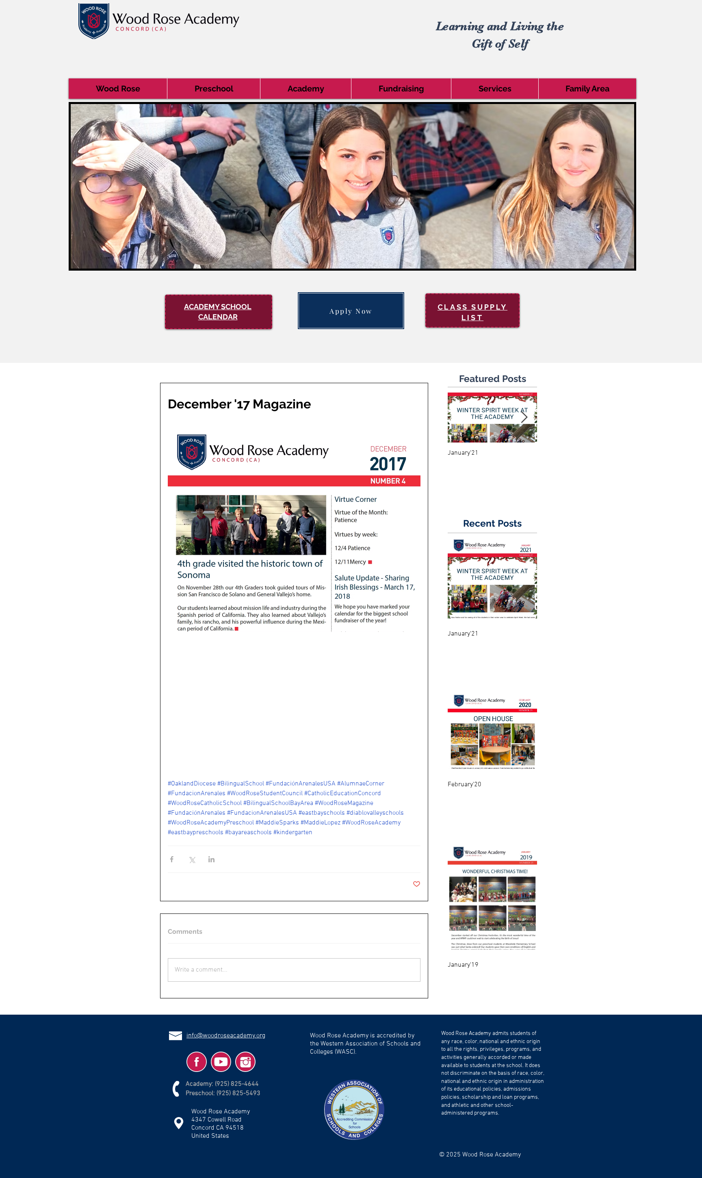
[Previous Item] (460, 417)
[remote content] (294, 698)
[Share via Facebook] (172, 859)
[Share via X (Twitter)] (191, 859)
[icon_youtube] (221, 1062)
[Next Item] (524, 417)
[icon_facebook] (196, 1062)
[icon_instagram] (245, 1062)
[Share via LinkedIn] (211, 859)
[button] (118, 88)
